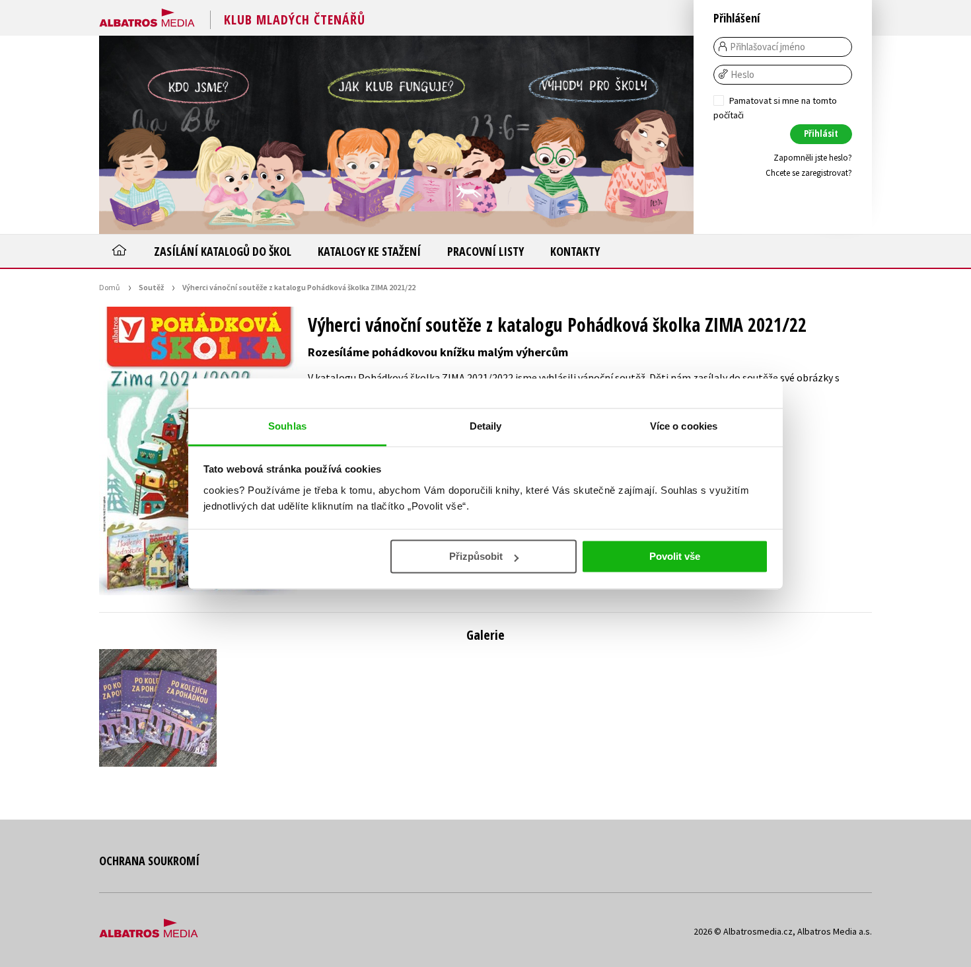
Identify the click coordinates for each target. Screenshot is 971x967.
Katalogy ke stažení (369, 251)
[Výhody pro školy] (594, 135)
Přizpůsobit (476, 556)
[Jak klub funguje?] (396, 135)
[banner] (147, 15)
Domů (109, 287)
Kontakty (575, 251)
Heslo (742, 74)
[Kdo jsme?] (198, 135)
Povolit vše (674, 556)
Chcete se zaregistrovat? (809, 172)
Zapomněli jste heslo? (812, 157)
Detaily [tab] (486, 426)
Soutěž (151, 287)
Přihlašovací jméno (767, 47)
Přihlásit (821, 133)
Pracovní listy (485, 251)
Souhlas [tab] (287, 426)
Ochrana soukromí (149, 861)
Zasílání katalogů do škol (222, 251)
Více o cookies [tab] (683, 426)
